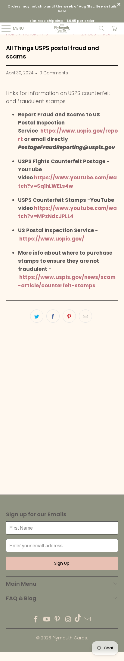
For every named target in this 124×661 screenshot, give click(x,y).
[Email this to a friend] (85, 316)
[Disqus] (62, 413)
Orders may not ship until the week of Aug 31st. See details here (62, 9)
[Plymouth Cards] (62, 28)
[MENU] (3, 28)
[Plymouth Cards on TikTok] (78, 619)
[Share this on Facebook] (53, 316)
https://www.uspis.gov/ (51, 238)
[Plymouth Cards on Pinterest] (57, 619)
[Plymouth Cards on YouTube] (46, 619)
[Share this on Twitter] (36, 316)
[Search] (101, 28)
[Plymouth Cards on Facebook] (36, 619)
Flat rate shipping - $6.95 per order (62, 20)
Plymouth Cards (69, 638)
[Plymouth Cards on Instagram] (68, 619)
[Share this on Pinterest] (69, 316)
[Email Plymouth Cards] (87, 619)
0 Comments (53, 73)
